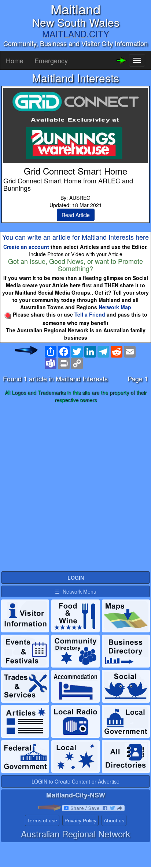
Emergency (51, 60)
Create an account (26, 246)
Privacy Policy (80, 820)
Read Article (76, 214)
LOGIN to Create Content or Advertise (75, 781)
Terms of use (42, 820)
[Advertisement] (75, 487)
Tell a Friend (89, 314)
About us (114, 820)
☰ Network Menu (75, 591)
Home (14, 60)
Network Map (115, 307)
